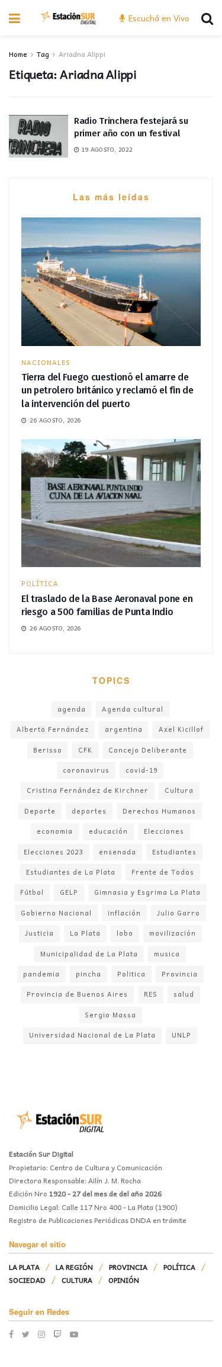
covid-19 (141, 770)
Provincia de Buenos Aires (77, 994)
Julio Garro (178, 913)
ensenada (117, 852)
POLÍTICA (40, 583)
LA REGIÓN (74, 1267)
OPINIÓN (123, 1280)
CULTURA (77, 1280)
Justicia (39, 933)
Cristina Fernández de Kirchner (88, 790)
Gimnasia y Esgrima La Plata (147, 892)
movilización (172, 933)
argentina (124, 729)
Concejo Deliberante (147, 750)
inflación (124, 913)
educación (108, 831)
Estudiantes (174, 852)
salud (183, 994)
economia (55, 831)
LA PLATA (24, 1267)
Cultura (179, 790)
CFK (85, 750)
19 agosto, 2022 (106, 149)
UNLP (181, 1035)
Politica (131, 974)
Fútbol (32, 892)
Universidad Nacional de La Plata (92, 1035)
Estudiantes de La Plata (70, 872)
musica (167, 954)
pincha (88, 974)
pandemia (41, 974)
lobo (125, 933)
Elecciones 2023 (53, 852)
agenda (71, 709)
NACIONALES (45, 362)
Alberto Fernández (53, 729)
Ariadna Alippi (82, 54)
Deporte (40, 811)
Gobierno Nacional (56, 913)
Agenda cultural (132, 709)
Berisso (47, 750)
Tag (43, 54)
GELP (69, 892)
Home (18, 54)
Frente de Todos (162, 872)
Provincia (180, 974)
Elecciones (164, 831)
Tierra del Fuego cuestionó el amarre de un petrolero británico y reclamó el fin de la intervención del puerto (107, 390)
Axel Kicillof (181, 729)
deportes (89, 811)
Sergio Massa (110, 1015)
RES (150, 994)
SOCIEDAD (27, 1280)
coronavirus (86, 770)
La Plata (85, 933)
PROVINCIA (128, 1267)
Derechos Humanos (159, 811)
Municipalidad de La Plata (89, 954)
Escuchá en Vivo (157, 17)
